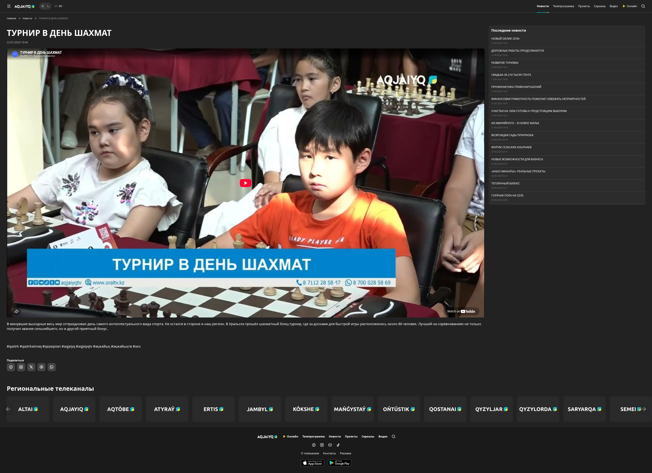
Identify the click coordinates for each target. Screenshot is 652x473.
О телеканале (310, 453)
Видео (614, 6)
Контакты (329, 453)
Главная (11, 18)
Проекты (584, 6)
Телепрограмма (563, 6)
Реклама (345, 453)
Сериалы (600, 6)
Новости (543, 6)
